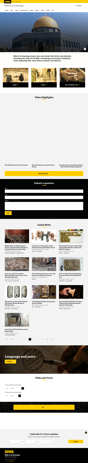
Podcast (43, 85)
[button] (78, 5)
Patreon (37, 10)
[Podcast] (44, 75)
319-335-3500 (10, 461)
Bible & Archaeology (14, 6)
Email (6, 194)
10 (43, 339)
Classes (6, 10)
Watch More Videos (43, 173)
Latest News (44, 224)
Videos (16, 10)
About (42, 10)
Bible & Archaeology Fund (71, 85)
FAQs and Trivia (44, 377)
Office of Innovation (16, 1)
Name (6, 188)
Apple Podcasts (24, 10)
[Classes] (15, 75)
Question (7, 200)
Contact (48, 10)
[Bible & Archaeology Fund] (72, 75)
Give (53, 10)
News (12, 10)
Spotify (31, 10)
